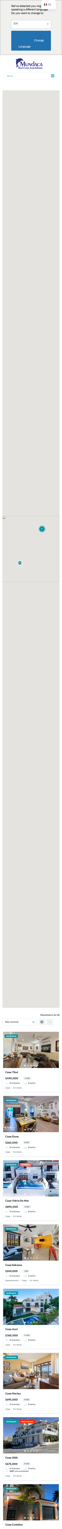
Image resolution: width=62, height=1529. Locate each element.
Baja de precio (27, 1422)
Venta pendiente (13, 1106)
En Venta (17, 1088)
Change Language (31, 43)
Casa (7, 1088)
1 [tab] (25, 1065)
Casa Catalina (14, 1524)
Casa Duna (12, 1136)
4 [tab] (34, 1065)
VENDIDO (25, 1165)
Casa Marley (13, 1393)
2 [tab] (28, 1065)
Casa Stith (11, 1457)
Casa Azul (11, 1329)
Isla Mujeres (11, 1036)
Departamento (12, 1280)
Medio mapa (49, 1022)
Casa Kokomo (13, 1265)
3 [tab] (31, 1065)
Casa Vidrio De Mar (17, 1200)
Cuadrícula (42, 1022)
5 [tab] (37, 1065)
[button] (20, 563)
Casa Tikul (11, 1072)
